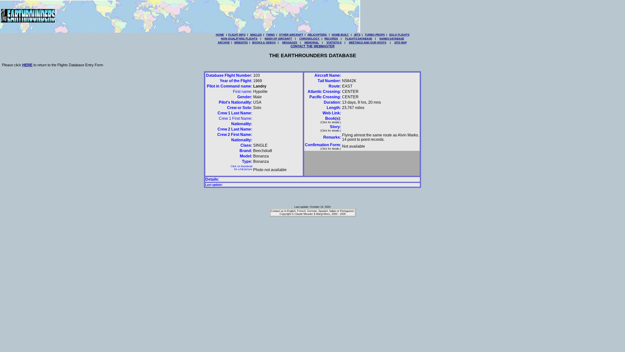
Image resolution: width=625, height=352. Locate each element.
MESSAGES (289, 42)
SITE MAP (400, 42)
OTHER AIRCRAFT (291, 34)
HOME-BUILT (340, 34)
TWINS (270, 34)
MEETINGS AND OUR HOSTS (367, 42)
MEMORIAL (311, 42)
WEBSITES (241, 42)
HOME (220, 34)
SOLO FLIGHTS (399, 34)
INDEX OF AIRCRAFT (278, 38)
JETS (357, 34)
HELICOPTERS (317, 34)
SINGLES (256, 34)
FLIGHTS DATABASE (358, 38)
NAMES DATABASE (391, 38)
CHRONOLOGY (309, 38)
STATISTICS (334, 42)
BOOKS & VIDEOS (264, 42)
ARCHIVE (224, 42)
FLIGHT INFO (237, 34)
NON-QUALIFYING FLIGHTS (239, 38)
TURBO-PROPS (375, 34)
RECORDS (331, 38)
